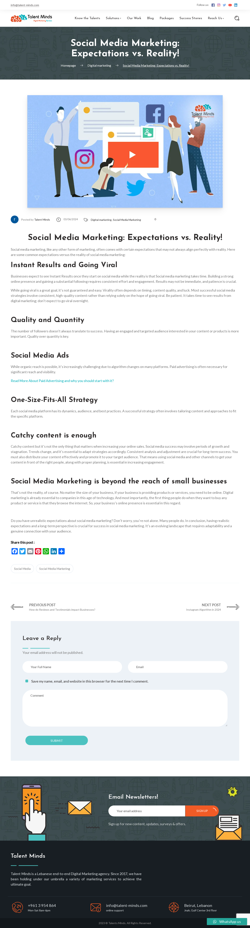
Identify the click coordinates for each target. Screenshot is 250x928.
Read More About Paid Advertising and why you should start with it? (62, 381)
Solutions (112, 18)
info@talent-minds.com (25, 5)
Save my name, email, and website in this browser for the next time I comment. (89, 681)
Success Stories (190, 18)
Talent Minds (42, 219)
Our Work (134, 18)
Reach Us (215, 18)
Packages (167, 18)
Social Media (22, 568)
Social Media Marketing (127, 219)
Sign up (202, 811)
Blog (150, 18)
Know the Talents (87, 18)
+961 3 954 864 (42, 905)
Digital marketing (101, 219)
